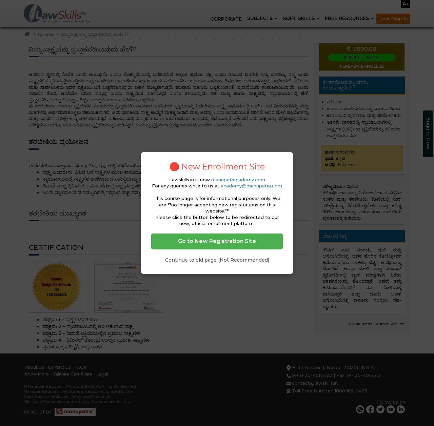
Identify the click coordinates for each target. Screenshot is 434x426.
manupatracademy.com (238, 179)
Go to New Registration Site (217, 241)
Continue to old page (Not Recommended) (217, 260)
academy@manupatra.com (251, 185)
